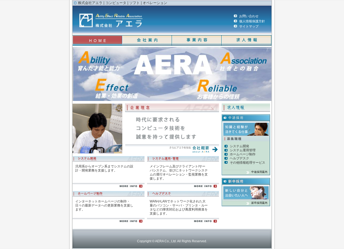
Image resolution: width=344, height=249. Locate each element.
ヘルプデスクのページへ (183, 222)
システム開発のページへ (109, 187)
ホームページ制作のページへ (109, 222)
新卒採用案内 (259, 202)
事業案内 (197, 40)
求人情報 (246, 40)
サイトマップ (249, 26)
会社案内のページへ (172, 149)
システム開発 (239, 146)
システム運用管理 (243, 150)
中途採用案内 (259, 171)
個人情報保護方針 (252, 21)
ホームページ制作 (243, 154)
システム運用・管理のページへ (183, 187)
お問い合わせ (249, 16)
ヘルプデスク (239, 158)
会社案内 (147, 40)
